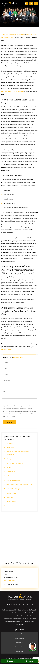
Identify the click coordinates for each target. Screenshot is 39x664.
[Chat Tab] (19, 332)
